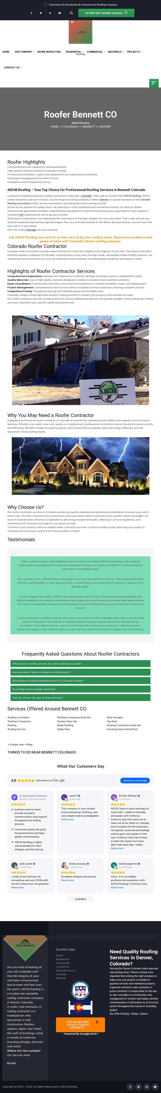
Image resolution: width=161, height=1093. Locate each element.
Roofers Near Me (67, 721)
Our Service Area (18, 1055)
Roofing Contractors (19, 721)
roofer (14, 1006)
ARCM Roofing (132, 195)
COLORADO (70, 126)
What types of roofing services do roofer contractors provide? (47, 663)
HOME (54, 126)
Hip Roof (112, 721)
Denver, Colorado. (21, 1002)
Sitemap (61, 978)
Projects (133, 51)
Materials (115, 51)
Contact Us (11, 67)
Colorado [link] (86, 195)
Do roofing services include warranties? (34, 689)
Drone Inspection (49, 51)
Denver (127, 968)
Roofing (12, 725)
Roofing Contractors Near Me (124, 725)
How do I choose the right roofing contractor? (37, 697)
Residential (73, 51)
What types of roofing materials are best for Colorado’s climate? (48, 680)
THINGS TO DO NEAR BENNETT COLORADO (41, 752)
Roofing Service (17, 729)
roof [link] (21, 214)
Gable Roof (63, 729)
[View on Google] (64, 797)
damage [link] (31, 229)
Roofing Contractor (19, 717)
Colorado (136, 968)
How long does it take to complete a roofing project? (41, 672)
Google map (17, 744)
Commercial (95, 51)
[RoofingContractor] (80, 990)
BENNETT (89, 126)
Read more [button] (67, 819)
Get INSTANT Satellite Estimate (103, 13)
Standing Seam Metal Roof (122, 729)
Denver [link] (104, 199)
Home (5, 51)
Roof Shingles (115, 717)
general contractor (122, 987)
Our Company (23, 51)
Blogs (29, 744)
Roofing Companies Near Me (74, 717)
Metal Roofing (65, 725)
